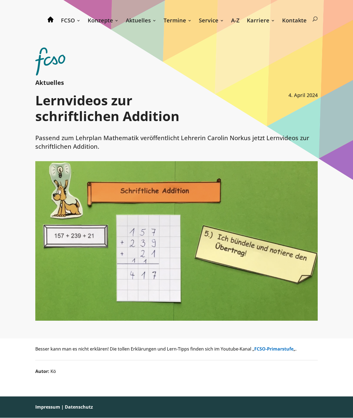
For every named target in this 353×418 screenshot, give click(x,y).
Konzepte (100, 21)
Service (208, 21)
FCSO (68, 21)
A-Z (235, 21)
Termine (175, 21)
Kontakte (294, 21)
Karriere (258, 21)
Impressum (47, 407)
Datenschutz (79, 407)
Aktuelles (138, 21)
